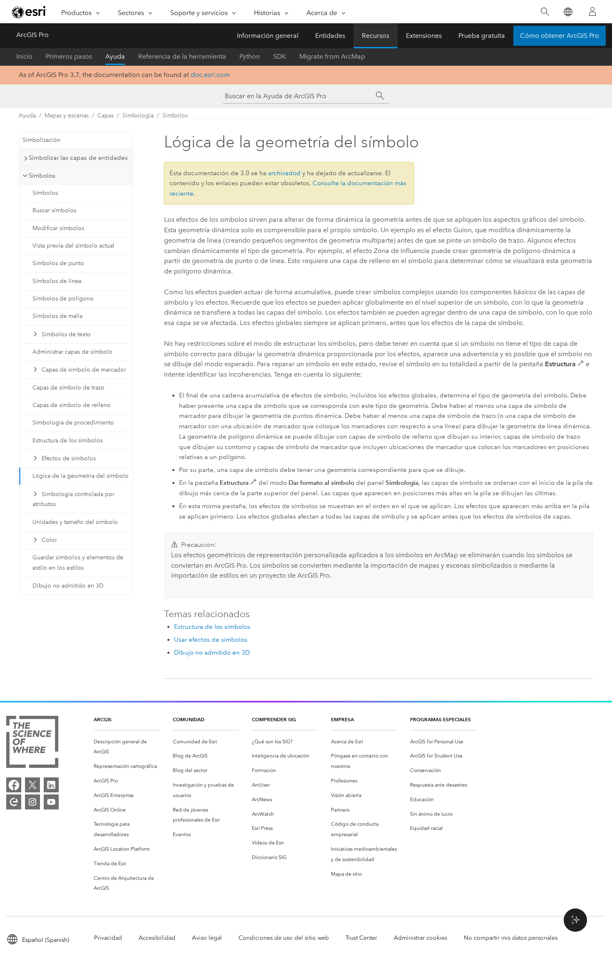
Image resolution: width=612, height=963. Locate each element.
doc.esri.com (210, 75)
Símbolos (175, 115)
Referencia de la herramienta (182, 56)
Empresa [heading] (342, 719)
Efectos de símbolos (69, 458)
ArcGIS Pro (32, 35)
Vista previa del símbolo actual (73, 245)
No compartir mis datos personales (510, 937)
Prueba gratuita (481, 36)
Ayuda (115, 56)
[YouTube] (51, 801)
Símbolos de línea (56, 281)
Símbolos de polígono (63, 298)
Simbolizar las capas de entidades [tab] (78, 157)
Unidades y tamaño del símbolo (75, 522)
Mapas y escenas (67, 115)
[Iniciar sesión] (592, 12)
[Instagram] (32, 801)
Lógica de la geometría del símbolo (80, 475)
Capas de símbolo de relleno (71, 405)
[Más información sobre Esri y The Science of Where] (32, 743)
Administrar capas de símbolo (72, 351)
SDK (279, 56)
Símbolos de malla (57, 316)
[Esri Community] (13, 801)
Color (49, 540)
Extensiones (424, 36)
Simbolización (41, 140)
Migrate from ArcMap (332, 56)
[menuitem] (126, 747)
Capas (105, 115)
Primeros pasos (69, 56)
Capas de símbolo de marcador (84, 369)
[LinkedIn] (51, 784)
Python (249, 56)
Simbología (138, 115)
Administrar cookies (420, 937)
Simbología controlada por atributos (73, 499)
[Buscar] (544, 11)
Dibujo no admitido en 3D (68, 585)
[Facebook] (13, 784)
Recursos (375, 36)
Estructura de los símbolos (67, 440)
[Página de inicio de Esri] (29, 12)
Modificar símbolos (58, 228)
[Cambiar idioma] (567, 11)
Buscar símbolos (54, 210)
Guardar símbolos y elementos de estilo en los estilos (77, 562)
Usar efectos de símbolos (210, 639)
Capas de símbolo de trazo (68, 387)
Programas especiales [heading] (440, 719)
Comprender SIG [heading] (274, 719)
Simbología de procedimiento (73, 422)
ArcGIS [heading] (103, 719)
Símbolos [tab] (42, 175)
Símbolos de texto (66, 334)
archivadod (284, 173)
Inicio (24, 56)
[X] (32, 784)
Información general (268, 36)
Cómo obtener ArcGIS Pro (559, 36)
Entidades (330, 36)
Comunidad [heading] (188, 719)
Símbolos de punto (58, 263)
